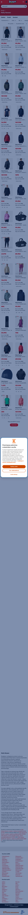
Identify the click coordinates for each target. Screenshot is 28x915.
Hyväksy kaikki (14, 466)
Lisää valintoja (13, 474)
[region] (14, 457)
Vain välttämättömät (14, 470)
